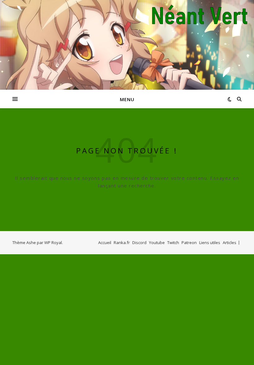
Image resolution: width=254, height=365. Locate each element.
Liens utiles (209, 242)
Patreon (189, 242)
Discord (139, 242)
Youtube (157, 242)
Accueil (104, 242)
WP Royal (53, 242)
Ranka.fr (122, 242)
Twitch (173, 242)
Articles (229, 242)
